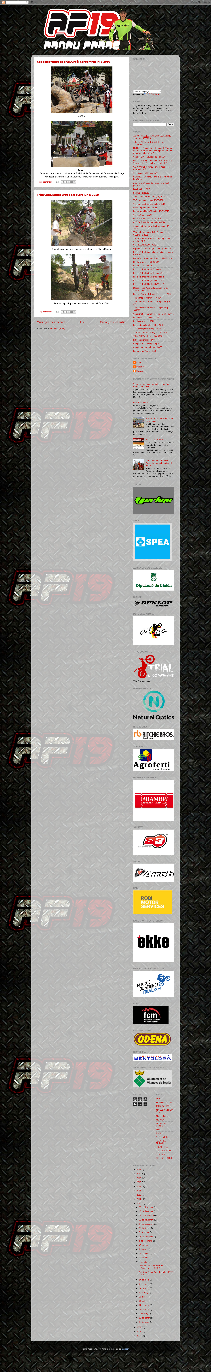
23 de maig (144, 1284)
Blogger (125, 1348)
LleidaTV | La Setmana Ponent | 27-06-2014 (152, 258)
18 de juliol (144, 1253)
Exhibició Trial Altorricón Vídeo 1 (147, 269)
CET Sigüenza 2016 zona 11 (145, 173)
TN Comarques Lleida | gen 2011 (148, 328)
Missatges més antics (113, 322)
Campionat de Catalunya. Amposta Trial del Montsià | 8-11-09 (159, 463)
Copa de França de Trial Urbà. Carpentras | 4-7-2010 (73, 61)
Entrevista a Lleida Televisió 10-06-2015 (151, 211)
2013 (139, 1190)
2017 (139, 1173)
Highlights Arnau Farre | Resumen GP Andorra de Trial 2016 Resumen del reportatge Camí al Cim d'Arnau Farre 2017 (153, 150)
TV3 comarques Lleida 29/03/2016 (148, 200)
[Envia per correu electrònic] (62, 182)
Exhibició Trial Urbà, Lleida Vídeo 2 (148, 280)
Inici (82, 322)
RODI (158, 1133)
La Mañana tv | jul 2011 (143, 321)
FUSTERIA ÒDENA (164, 1102)
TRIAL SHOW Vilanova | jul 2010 (147, 336)
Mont (138, 362)
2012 (139, 1194)
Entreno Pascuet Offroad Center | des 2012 (152, 294)
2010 (139, 1203)
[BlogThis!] (65, 182)
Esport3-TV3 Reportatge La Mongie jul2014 (152, 248)
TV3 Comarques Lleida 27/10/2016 (149, 196)
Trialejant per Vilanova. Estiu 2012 (148, 297)
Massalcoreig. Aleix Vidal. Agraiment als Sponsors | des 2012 (151, 289)
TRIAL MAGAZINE (164, 1150)
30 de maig (144, 1279)
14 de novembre (146, 1224)
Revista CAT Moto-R (154, 439)
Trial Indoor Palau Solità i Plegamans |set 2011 (151, 302)
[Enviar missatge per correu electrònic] (57, 181)
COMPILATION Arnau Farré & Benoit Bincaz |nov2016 (152, 178)
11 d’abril (143, 1300)
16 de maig (144, 1288)
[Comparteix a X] (68, 182)
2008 (139, 1331)
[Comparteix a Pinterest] (74, 182)
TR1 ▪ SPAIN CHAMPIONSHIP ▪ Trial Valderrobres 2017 (149, 143)
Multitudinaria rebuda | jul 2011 (147, 317)
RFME (158, 1129)
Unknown (140, 366)
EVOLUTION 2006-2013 (143, 265)
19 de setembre (146, 1236)
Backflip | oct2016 (141, 192)
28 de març (144, 1305)
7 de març (143, 1313)
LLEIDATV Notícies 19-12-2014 (147, 218)
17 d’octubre (144, 1228)
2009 (139, 1327)
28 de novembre (146, 1215)
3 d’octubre (144, 1232)
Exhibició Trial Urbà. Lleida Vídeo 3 (148, 284)
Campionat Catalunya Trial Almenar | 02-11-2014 (153, 227)
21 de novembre (146, 1219)
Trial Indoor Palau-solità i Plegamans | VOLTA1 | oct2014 (150, 233)
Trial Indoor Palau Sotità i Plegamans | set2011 (150, 309)
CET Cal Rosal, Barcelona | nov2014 (149, 222)
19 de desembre (146, 1207)
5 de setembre (145, 1240)
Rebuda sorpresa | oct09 (143, 339)
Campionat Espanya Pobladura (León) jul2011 (153, 313)
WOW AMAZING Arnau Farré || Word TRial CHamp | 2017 (151, 168)
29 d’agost (144, 1245)
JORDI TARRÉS (162, 1106)
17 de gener (144, 1322)
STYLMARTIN (162, 1137)
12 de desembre (146, 1211)
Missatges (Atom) (57, 328)
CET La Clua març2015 (143, 214)
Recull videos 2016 (141, 189)
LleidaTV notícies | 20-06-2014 (146, 262)
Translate (154, 94)
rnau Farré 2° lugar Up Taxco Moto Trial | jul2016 (151, 184)
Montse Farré (162, 1116)
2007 (139, 1335)
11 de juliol (144, 1257)
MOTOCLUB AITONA (161, 1124)
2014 (139, 1186)
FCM (158, 1098)
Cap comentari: (46, 181)
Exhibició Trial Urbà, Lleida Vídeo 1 (148, 276)
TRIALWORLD (162, 1154)
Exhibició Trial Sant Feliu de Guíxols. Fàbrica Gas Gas (153, 253)
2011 (139, 1199)
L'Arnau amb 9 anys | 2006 (144, 351)
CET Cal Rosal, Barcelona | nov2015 (149, 204)
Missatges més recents (51, 322)
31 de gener (144, 1317)
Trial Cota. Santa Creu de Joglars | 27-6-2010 (68, 194)
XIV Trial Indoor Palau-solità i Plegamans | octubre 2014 (152, 239)
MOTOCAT (161, 1119)
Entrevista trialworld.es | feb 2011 (148, 325)
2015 (139, 1182)
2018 (139, 1169)
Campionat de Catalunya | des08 (147, 347)
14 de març (144, 1309)
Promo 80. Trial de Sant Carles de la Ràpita (159, 419)
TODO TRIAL (162, 1147)
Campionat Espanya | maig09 (146, 343)
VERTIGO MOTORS (164, 1158)
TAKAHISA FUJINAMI (160, 1142)
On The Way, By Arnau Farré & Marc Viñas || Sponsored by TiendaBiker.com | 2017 (152, 161)
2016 (139, 1178)
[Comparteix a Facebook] (71, 182)
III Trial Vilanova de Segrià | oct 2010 (150, 332)
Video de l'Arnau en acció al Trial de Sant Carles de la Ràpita (151, 385)
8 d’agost (143, 1249)
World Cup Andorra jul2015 (145, 207)
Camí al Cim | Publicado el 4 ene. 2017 (150, 156)
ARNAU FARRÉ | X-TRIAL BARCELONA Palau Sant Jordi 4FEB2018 (152, 137)
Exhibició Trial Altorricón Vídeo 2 (147, 273)
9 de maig (144, 1292)
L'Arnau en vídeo (140, 402)
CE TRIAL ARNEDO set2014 (145, 244)
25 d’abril (143, 1296)
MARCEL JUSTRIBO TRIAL (164, 1111)
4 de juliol (144, 1262)
